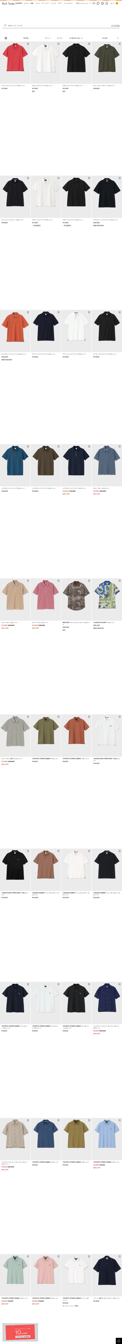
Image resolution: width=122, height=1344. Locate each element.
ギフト (60, 3)
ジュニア (53, 3)
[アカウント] (102, 3)
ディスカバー (68, 3)
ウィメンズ (45, 3)
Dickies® (18, 3)
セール (26, 3)
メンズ (37, 3)
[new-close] (90, 3)
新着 (31, 3)
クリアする (115, 25)
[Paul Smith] (8, 3)
